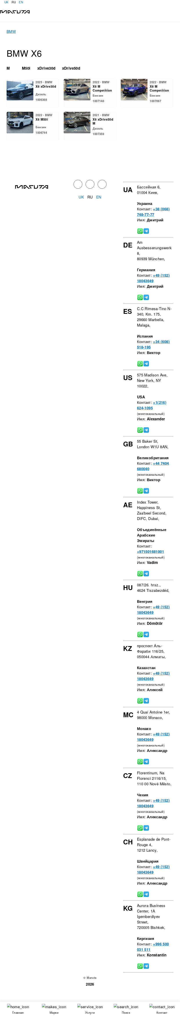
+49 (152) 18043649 (153, 278)
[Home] (15, 11)
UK (6, 2)
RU (14, 2)
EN (21, 2)
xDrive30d (46, 68)
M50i (26, 68)
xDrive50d (71, 68)
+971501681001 (150, 551)
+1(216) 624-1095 (151, 405)
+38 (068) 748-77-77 (153, 211)
